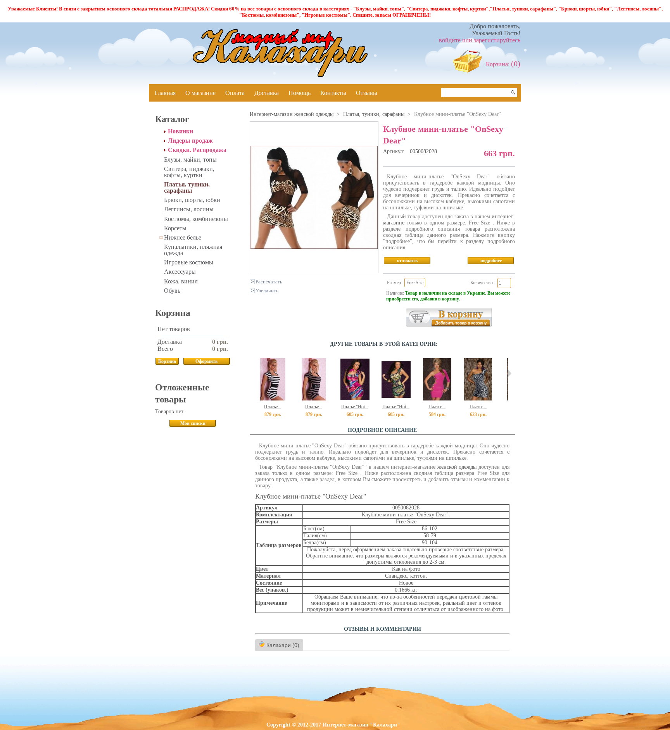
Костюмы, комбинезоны (196, 219)
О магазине (200, 93)
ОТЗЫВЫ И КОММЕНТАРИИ (382, 629)
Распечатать (269, 282)
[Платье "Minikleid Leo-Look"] (478, 399)
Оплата (235, 93)
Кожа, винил (181, 281)
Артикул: (394, 151)
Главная (165, 93)
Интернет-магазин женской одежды (291, 114)
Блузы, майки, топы (190, 159)
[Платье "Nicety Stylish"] (272, 399)
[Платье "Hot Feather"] (355, 399)
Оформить (206, 361)
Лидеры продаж (190, 141)
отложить (407, 260)
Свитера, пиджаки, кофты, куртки (189, 172)
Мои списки (192, 423)
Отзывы (366, 93)
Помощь (299, 93)
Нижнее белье (182, 237)
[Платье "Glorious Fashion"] (437, 399)
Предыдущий (251, 373)
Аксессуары (180, 271)
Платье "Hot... (354, 406)
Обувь (172, 290)
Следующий (509, 373)
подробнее (491, 260)
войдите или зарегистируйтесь (479, 40)
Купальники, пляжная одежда (193, 249)
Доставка (266, 93)
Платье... (272, 406)
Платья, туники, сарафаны (187, 187)
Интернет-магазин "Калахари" (361, 725)
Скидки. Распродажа (197, 150)
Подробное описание (382, 430)
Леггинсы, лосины (189, 209)
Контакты (333, 93)
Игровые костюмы (188, 262)
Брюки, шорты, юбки (192, 200)
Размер (394, 282)
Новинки (180, 131)
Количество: (482, 282)
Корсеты (175, 228)
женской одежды (457, 467)
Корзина (172, 313)
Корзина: (497, 64)
